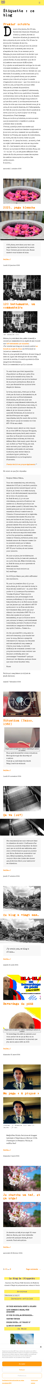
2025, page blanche (19, 207)
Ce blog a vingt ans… (21, 914)
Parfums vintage (13, 1319)
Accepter (22, 1364)
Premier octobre (16, 24)
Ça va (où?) (13, 815)
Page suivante (33, 1269)
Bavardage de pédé (18, 1003)
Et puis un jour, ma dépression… (19, 1315)
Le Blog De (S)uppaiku (22, 1278)
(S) (3, 2)
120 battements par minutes (18, 344)
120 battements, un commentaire (19, 305)
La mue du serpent (13, 1326)
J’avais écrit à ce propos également (20, 464)
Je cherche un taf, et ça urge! (21, 1196)
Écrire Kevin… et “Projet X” (18, 1322)
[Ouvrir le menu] (39, 2)
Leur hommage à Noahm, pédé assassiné (17, 1311)
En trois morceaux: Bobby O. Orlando (21, 1306)
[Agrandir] (35, 314)
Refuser (22, 1370)
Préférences (22, 1376)
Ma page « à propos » (21, 1093)
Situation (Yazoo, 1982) (18, 722)
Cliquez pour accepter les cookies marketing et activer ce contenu (22, 749)
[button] (41, 1347)
